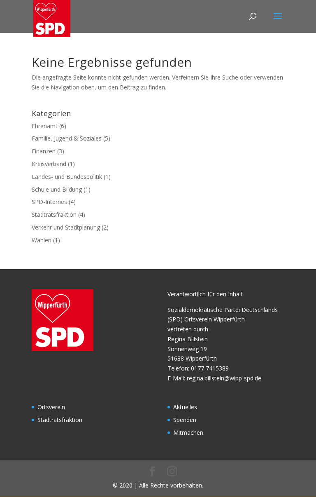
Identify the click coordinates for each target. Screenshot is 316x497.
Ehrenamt (45, 126)
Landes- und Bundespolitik (67, 177)
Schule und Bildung (57, 189)
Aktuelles (185, 407)
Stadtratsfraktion (54, 214)
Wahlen (41, 240)
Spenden (184, 420)
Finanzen (44, 151)
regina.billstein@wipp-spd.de (224, 378)
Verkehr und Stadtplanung (66, 227)
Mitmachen (188, 432)
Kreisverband (49, 164)
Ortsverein (51, 407)
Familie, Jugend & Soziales (67, 138)
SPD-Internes (49, 202)
